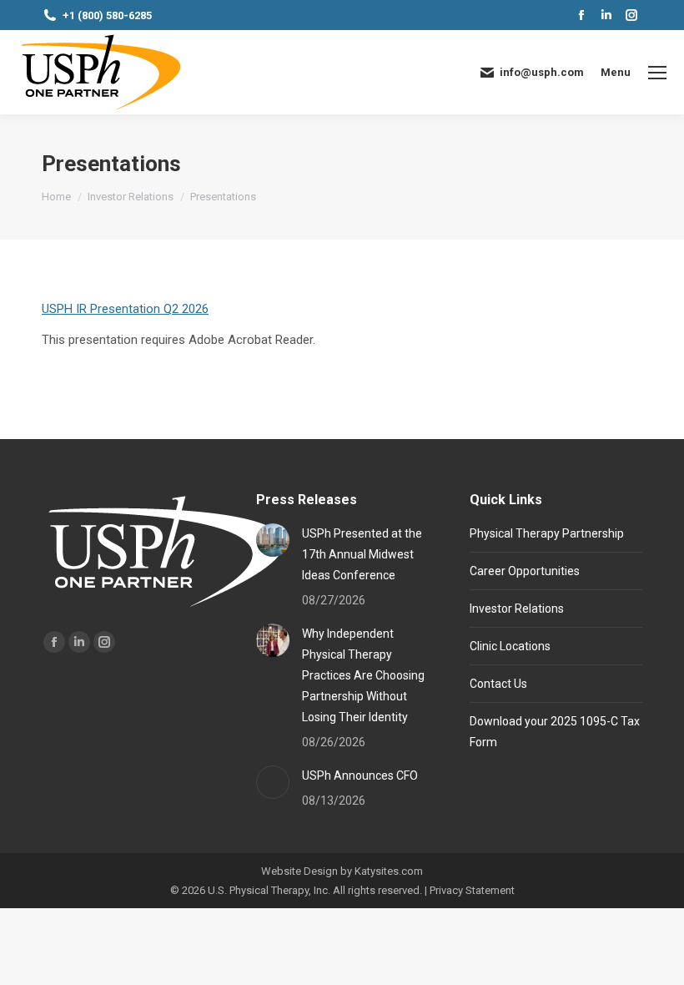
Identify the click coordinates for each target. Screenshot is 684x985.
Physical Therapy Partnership (547, 533)
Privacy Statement (472, 890)
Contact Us (498, 683)
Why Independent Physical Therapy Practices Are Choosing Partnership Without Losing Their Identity (363, 675)
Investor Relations (517, 608)
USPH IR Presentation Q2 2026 (125, 308)
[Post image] (272, 540)
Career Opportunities (525, 571)
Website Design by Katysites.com (342, 871)
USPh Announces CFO (360, 775)
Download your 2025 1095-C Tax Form (555, 732)
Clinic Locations (510, 646)
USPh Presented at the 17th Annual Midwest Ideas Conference (362, 554)
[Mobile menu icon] (657, 73)
